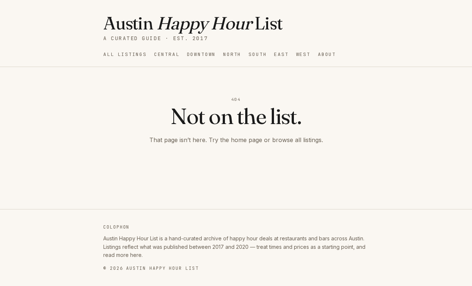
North (232, 54)
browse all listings (297, 140)
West (303, 54)
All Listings (125, 54)
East (281, 54)
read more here (122, 255)
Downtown (201, 54)
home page (246, 140)
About (327, 54)
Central (167, 54)
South (258, 54)
